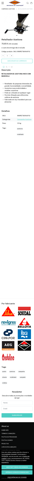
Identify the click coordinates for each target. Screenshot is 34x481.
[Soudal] (24, 311)
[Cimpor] (8, 334)
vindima (4, 383)
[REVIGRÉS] (9, 323)
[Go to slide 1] (16, 35)
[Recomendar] (12, 67)
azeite (4, 371)
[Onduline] (8, 357)
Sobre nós (5, 430)
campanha (21, 371)
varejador (23, 377)
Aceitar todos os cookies (17, 467)
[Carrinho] (31, 3)
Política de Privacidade (9, 437)
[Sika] (8, 311)
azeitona (20, 128)
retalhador (20, 134)
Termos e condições (8, 433)
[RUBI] (24, 346)
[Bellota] (24, 323)
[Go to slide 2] (17, 35)
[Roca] (24, 334)
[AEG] (8, 346)
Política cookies (7, 440)
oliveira (4, 377)
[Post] (7, 67)
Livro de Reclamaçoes (9, 447)
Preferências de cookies (17, 477)
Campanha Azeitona (8, 9)
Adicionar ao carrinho (17, 61)
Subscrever (17, 415)
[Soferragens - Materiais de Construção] (15, 3)
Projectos (5, 443)
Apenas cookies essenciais (17, 472)
